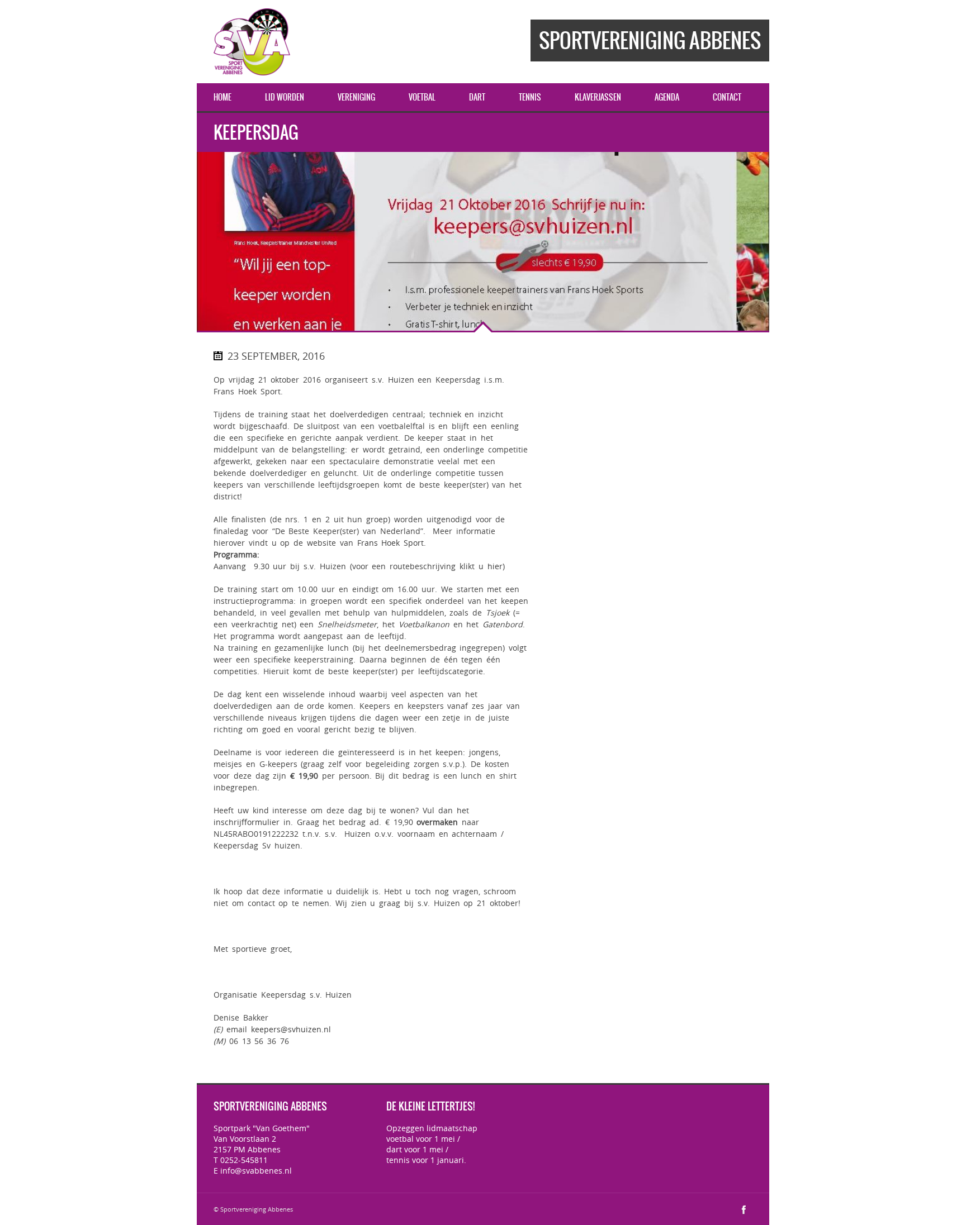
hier (493, 566)
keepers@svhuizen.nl (291, 1029)
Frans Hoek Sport (390, 542)
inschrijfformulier (247, 822)
